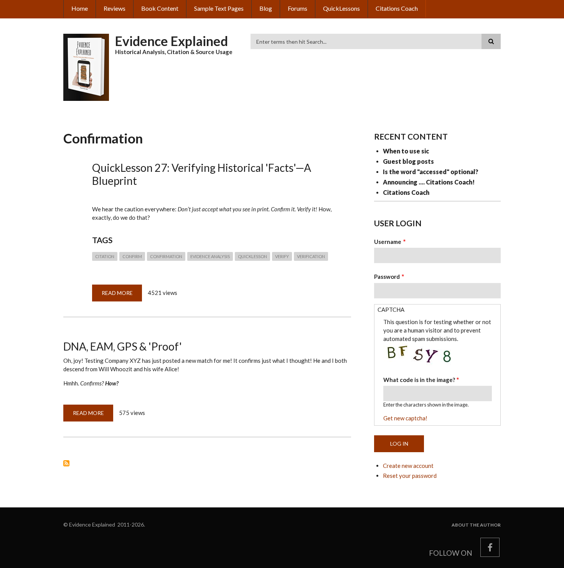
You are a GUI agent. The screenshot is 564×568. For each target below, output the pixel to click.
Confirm (132, 256)
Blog (265, 8)
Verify (282, 256)
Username (387, 241)
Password (387, 276)
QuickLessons (341, 8)
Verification (311, 256)
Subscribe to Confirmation (66, 463)
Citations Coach (397, 8)
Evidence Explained (171, 41)
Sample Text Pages (219, 8)
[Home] (86, 66)
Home (79, 8)
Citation (104, 256)
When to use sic (406, 151)
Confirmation (166, 256)
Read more (122, 295)
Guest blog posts (408, 161)
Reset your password (410, 475)
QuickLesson (252, 256)
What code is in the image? (419, 379)
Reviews (114, 8)
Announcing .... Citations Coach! (429, 182)
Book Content (159, 8)
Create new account (408, 465)
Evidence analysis (210, 256)
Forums (297, 8)
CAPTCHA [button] (391, 309)
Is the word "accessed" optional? (430, 171)
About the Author (476, 525)
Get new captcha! (405, 418)
